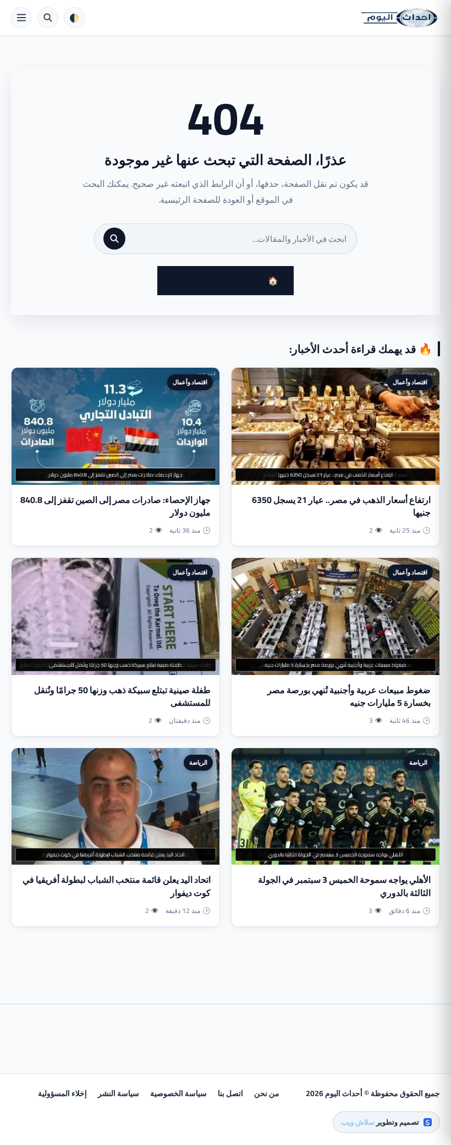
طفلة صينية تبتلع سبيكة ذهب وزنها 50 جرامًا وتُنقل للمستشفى (122, 696)
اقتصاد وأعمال (410, 382)
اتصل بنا (230, 1093)
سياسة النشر (118, 1093)
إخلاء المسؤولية (62, 1093)
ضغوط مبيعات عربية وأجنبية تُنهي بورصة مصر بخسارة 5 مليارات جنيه (349, 696)
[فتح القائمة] (21, 17)
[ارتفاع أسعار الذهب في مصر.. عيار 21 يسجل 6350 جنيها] (335, 426)
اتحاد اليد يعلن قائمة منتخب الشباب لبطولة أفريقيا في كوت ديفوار (117, 885)
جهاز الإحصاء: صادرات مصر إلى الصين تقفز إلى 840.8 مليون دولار (115, 506)
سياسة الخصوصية (178, 1093)
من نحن (266, 1093)
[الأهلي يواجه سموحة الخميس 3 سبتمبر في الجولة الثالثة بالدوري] (335, 806)
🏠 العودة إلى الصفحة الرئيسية (225, 281)
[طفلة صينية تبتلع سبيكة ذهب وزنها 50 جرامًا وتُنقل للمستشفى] (115, 616)
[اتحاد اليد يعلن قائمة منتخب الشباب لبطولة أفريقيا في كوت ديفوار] (115, 806)
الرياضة (418, 762)
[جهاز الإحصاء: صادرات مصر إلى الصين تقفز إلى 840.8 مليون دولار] (115, 426)
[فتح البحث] (47, 17)
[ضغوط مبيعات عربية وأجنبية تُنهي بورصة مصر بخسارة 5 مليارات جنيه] (335, 616)
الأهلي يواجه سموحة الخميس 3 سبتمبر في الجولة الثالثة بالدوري (344, 885)
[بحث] (114, 239)
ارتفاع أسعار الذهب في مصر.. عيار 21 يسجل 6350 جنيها (341, 506)
